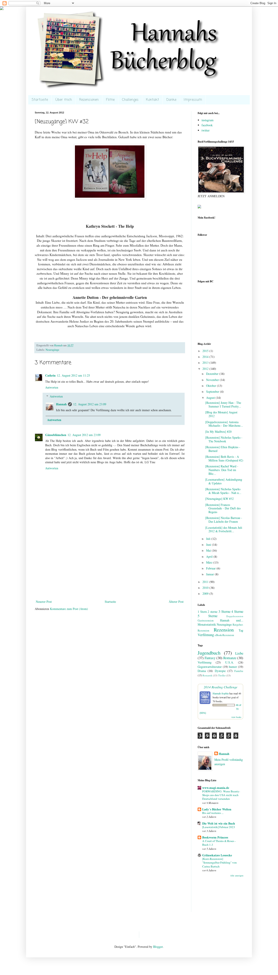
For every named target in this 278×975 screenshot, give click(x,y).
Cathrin (50, 375)
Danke (171, 100)
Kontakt (152, 100)
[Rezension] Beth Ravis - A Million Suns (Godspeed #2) (224, 458)
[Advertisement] (109, 566)
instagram (207, 120)
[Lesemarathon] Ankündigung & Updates (223, 481)
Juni (209, 544)
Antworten (51, 387)
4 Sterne (237, 611)
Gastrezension (205, 620)
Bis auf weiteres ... (212, 813)
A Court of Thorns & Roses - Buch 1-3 (219, 843)
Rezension (224, 629)
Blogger (158, 947)
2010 (205, 588)
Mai (209, 550)
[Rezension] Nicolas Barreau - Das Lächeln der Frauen (223, 520)
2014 (205, 357)
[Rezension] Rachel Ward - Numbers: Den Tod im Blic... (221, 470)
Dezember (212, 374)
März (209, 562)
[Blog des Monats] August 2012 (221, 414)
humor (233, 667)
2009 (205, 593)
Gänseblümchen (55, 435)
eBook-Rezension (224, 635)
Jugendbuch (209, 652)
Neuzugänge (52, 350)
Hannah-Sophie (221, 693)
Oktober (211, 386)
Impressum (193, 100)
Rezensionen (89, 100)
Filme (110, 100)
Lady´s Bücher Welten (216, 809)
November (213, 380)
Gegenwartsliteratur (210, 667)
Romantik (207, 675)
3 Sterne (224, 611)
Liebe (239, 653)
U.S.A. (229, 662)
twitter (206, 130)
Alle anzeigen (236, 875)
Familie (238, 671)
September (213, 391)
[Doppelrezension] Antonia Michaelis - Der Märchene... (224, 424)
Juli (208, 539)
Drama (202, 671)
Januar (210, 574)
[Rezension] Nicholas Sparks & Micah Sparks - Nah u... (223, 491)
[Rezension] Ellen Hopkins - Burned (222, 449)
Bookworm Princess (215, 837)
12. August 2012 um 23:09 (89, 404)
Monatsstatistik (207, 624)
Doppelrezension (234, 616)
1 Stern (202, 612)
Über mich (63, 100)
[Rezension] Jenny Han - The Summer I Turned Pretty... (223, 404)
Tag (241, 630)
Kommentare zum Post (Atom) (69, 609)
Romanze (229, 657)
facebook (207, 125)
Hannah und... (231, 620)
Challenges (130, 100)
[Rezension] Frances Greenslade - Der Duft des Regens (223, 508)
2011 (205, 582)
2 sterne (212, 612)
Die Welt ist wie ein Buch (218, 823)
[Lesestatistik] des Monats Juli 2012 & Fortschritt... (223, 529)
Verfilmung (206, 634)
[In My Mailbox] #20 (218, 431)
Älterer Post (176, 601)
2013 (205, 362)
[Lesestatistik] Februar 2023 (218, 827)
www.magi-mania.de (215, 787)
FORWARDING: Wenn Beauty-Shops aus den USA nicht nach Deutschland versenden (221, 795)
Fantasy (210, 657)
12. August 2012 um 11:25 (73, 375)
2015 (205, 351)
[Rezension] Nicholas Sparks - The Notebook (223, 439)
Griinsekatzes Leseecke (217, 855)
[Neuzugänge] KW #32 (219, 499)
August (211, 398)
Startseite (40, 100)
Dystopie (220, 671)
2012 (205, 369)
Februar (211, 568)
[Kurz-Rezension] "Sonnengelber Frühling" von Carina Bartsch (219, 862)
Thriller (222, 675)
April (209, 556)
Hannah (61, 404)
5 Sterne (207, 615)
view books (236, 717)
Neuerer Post (44, 601)
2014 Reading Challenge (220, 687)
